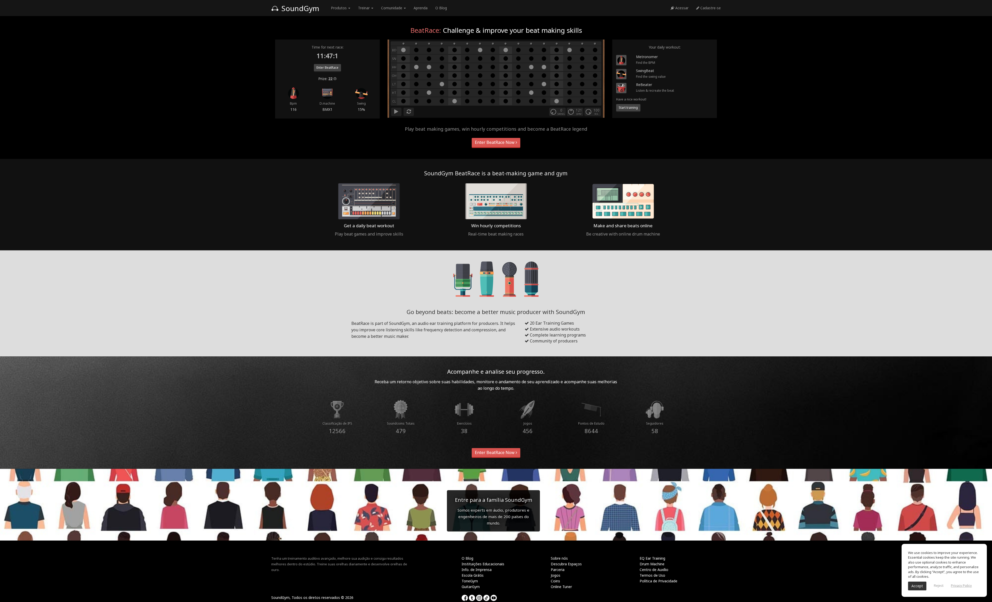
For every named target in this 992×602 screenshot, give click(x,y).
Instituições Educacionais (483, 563)
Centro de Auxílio (654, 569)
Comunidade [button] (392, 7)
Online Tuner (561, 586)
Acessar (681, 7)
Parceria (557, 569)
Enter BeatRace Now (495, 142)
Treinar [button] (364, 7)
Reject (938, 585)
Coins (555, 580)
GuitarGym (471, 586)
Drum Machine (652, 563)
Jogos (555, 575)
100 (596, 110)
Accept (917, 585)
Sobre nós (559, 558)
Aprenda (421, 7)
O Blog (441, 7)
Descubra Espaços (566, 563)
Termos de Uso (652, 575)
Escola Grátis (473, 575)
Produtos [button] (339, 7)
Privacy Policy (961, 585)
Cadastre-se (710, 7)
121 (579, 110)
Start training (628, 107)
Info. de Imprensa (477, 569)
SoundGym (299, 8)
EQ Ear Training (652, 558)
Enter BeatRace (327, 67)
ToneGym (470, 580)
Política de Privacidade (658, 580)
